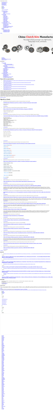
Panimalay (3, 57)
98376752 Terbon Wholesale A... (7, 81)
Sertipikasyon (5, 12)
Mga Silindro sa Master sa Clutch (7, 77)
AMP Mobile (25, 289)
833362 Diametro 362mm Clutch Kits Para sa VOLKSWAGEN (13, 215)
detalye (7, 106)
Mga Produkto (3, 58)
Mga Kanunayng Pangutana (6, 13)
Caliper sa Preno (5, 18)
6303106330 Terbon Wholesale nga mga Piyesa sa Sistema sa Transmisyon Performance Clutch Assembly (20, 102)
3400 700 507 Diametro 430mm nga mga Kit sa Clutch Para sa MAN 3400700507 (16, 228)
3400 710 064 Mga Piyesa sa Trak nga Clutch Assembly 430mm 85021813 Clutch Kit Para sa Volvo (19, 181)
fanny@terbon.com (4, 304)
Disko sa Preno (5, 65)
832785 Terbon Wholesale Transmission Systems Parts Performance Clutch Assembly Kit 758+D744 (19, 143)
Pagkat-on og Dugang (3, 97)
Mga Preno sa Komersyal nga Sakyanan (10, 67)
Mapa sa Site (22, 289)
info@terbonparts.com (4, 2)
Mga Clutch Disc (5, 25)
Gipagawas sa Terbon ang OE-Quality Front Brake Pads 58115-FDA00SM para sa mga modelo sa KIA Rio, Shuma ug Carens (22, 266)
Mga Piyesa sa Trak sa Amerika (7, 23)
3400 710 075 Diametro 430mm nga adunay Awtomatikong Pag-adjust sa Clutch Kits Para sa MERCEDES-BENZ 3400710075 (23, 232)
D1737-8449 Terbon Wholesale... (7, 83)
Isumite (1, 288)
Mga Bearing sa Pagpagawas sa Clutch (8, 26)
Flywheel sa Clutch (5, 27)
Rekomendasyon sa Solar (6, 30)
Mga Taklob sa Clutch (6, 75)
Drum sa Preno (5, 17)
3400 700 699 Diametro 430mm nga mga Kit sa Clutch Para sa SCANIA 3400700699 (17, 224)
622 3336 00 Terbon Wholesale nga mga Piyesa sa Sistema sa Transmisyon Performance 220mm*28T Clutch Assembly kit (22, 129)
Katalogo (3, 28)
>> (3, 250)
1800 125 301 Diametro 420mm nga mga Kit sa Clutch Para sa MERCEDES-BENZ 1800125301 (18, 247)
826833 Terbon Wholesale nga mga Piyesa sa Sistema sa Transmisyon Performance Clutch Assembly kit (19, 161)
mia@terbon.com (4, 4)
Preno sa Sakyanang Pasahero (8, 64)
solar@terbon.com (4, 300)
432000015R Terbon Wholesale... (7, 85)
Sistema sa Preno (4, 14)
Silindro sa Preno (5, 19)
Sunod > (2, 250)
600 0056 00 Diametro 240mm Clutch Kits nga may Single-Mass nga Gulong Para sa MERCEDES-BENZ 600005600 (22, 185)
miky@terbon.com (4, 3)
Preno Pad (4, 15)
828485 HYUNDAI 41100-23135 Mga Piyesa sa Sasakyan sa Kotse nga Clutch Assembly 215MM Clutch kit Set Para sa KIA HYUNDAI (25, 197)
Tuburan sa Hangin (5, 21)
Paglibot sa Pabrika (5, 11)
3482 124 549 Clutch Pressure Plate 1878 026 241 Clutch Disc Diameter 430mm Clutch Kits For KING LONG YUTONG (22, 243)
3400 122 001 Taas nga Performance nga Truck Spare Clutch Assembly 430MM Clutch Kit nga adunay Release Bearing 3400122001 (24, 203)
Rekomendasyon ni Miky (6, 29)
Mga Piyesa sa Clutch (4, 22)
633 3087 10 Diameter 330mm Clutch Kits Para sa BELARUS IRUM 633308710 (16, 219)
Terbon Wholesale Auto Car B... (7, 87)
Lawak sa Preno (5, 20)
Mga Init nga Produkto (17, 289)
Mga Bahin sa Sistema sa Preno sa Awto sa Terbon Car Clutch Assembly (14, 209)
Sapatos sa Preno (5, 16)
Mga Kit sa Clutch (5, 24)
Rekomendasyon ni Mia (6, 31)
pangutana (4, 106)
